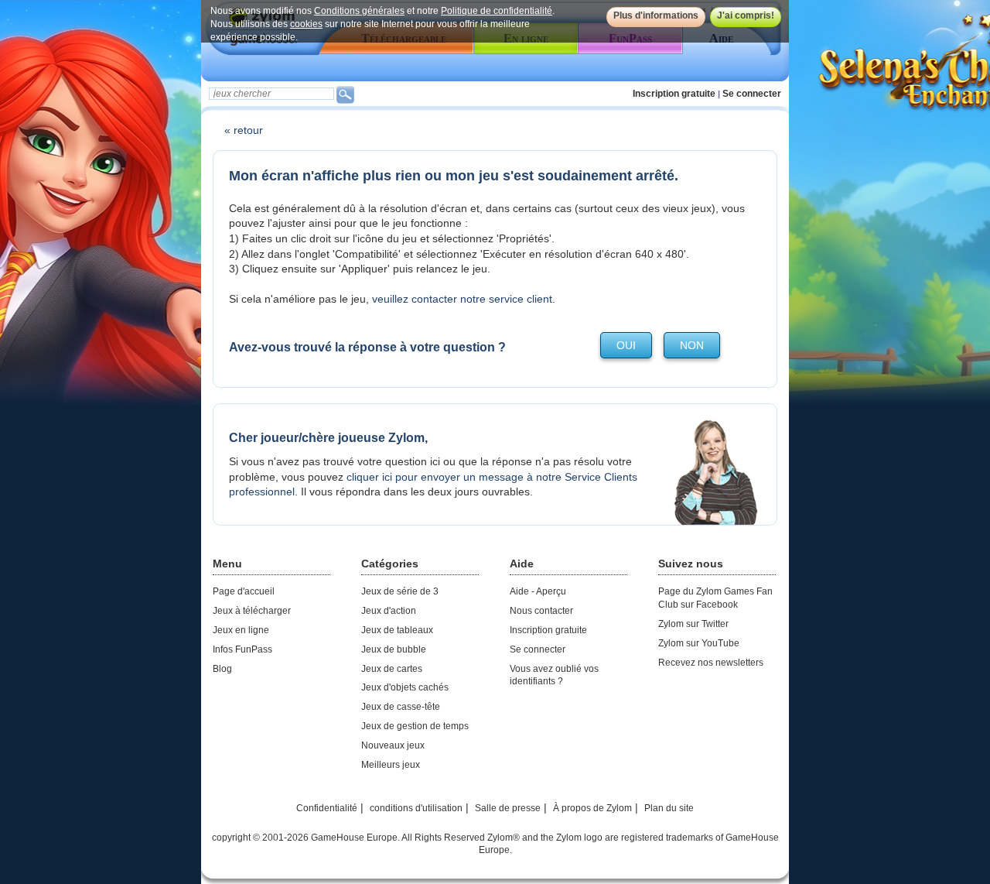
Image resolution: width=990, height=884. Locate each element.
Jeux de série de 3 (400, 591)
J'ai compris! (745, 15)
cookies (306, 24)
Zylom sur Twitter (693, 623)
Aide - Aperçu (538, 591)
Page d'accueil (244, 591)
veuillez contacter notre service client (462, 299)
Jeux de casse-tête (400, 706)
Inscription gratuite (674, 93)
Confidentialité (326, 808)
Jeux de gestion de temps (415, 726)
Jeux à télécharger (252, 610)
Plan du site (669, 808)
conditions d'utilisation (416, 808)
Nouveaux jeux (393, 745)
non (692, 345)
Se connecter (751, 93)
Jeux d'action (388, 610)
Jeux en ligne (241, 630)
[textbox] (271, 93)
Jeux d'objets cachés (405, 687)
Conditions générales (359, 10)
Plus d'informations (655, 15)
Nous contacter (541, 610)
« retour (243, 130)
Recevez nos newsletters (710, 662)
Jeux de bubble (393, 649)
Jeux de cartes (391, 668)
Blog (222, 668)
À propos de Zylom (592, 808)
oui (626, 345)
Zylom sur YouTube (698, 643)
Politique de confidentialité (496, 10)
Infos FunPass (242, 649)
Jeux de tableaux (397, 630)
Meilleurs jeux (390, 764)
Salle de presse (508, 808)
